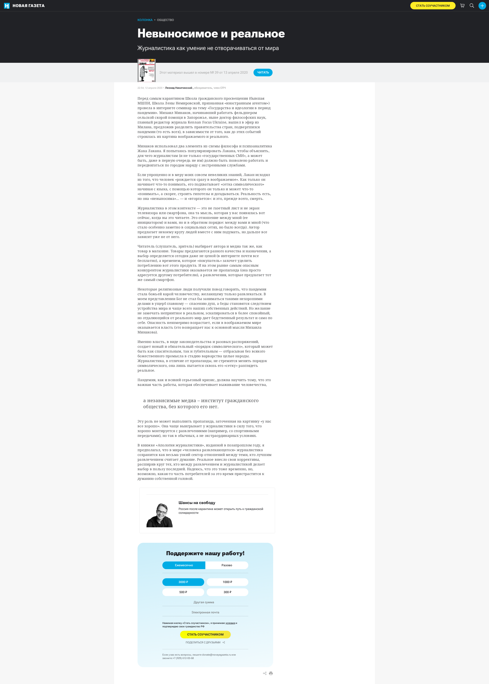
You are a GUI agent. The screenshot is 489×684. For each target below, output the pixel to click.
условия (230, 623)
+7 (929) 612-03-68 (183, 658)
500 (182, 592)
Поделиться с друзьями (203, 642)
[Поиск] (472, 5)
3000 (182, 582)
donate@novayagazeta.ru (216, 654)
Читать (263, 72)
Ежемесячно (184, 565)
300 (226, 592)
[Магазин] (462, 5)
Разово (227, 565)
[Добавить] (482, 6)
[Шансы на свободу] (207, 510)
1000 (226, 582)
